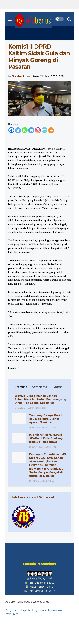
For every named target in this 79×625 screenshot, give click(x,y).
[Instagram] (38, 130)
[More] (51, 130)
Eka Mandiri (19, 76)
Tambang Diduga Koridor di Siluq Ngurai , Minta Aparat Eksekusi (46, 418)
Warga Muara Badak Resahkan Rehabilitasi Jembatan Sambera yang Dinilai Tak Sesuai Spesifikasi (40, 399)
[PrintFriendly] (44, 130)
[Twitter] (18, 130)
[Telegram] (31, 130)
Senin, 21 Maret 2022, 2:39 (48, 76)
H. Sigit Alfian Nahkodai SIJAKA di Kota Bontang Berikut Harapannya (46, 438)
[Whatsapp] (25, 130)
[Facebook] (11, 130)
